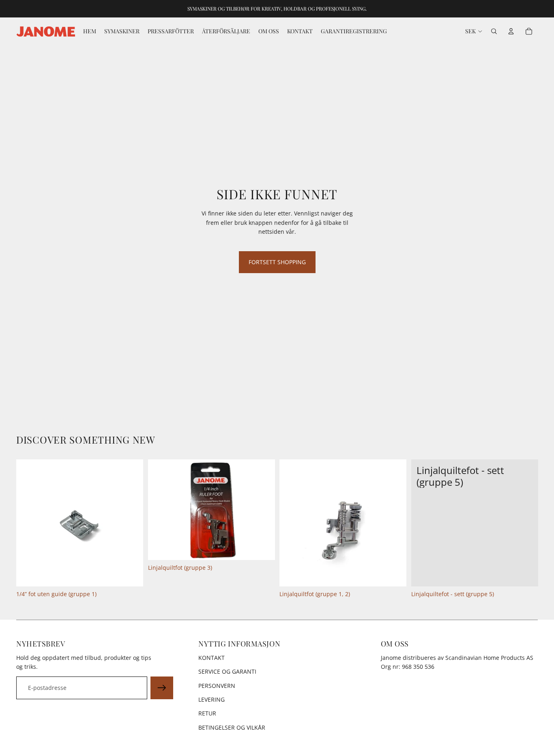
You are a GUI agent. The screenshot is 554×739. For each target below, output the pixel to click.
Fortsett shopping (277, 262)
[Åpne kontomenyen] (511, 31)
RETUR (207, 713)
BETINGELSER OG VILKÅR (231, 727)
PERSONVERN (216, 685)
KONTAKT (211, 657)
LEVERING (211, 699)
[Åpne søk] (494, 31)
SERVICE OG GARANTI (227, 671)
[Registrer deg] (161, 688)
